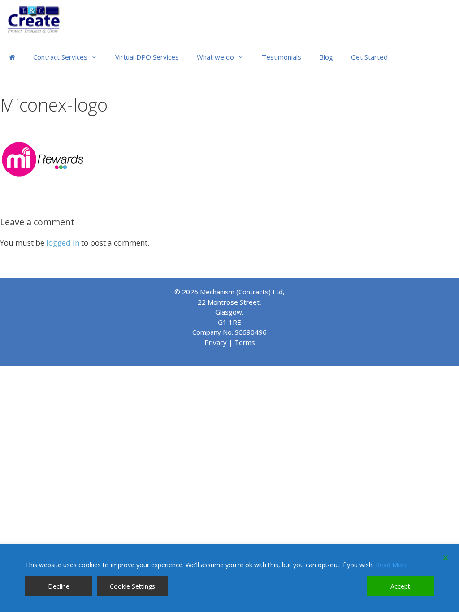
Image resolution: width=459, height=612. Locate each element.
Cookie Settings (132, 586)
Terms (244, 342)
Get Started (369, 56)
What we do (215, 56)
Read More (392, 564)
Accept (400, 586)
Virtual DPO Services (147, 56)
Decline (58, 586)
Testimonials (281, 56)
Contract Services (60, 56)
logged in (62, 242)
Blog (326, 56)
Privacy (215, 342)
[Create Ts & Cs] (37, 19)
